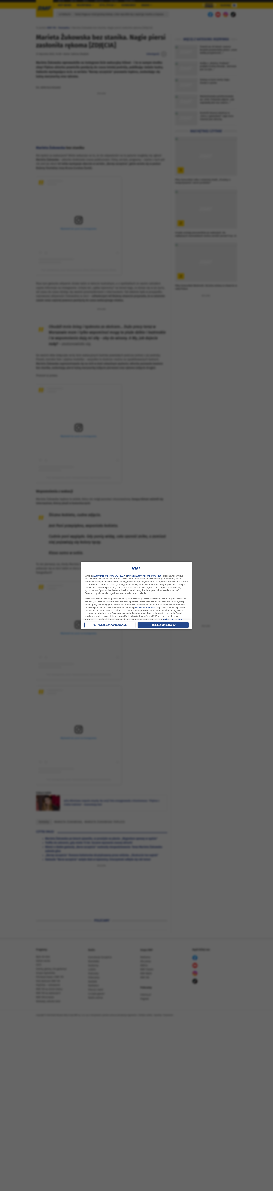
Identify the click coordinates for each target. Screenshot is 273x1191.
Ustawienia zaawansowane (110, 625)
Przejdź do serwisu (163, 625)
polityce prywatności (144, 607)
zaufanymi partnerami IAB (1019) (109, 575)
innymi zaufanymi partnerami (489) (144, 575)
